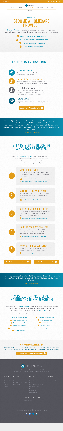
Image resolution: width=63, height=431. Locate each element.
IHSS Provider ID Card (34, 386)
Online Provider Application (46, 317)
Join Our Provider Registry (45, 262)
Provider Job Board (33, 392)
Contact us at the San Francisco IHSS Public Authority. (36, 414)
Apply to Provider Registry (33, 46)
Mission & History (7, 379)
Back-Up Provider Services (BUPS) (20, 382)
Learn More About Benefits (30, 108)
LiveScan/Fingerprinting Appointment (37, 384)
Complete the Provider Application (30, 353)
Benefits (31, 382)
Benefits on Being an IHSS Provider (33, 36)
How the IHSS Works (17, 379)
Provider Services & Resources (33, 43)
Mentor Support (16, 384)
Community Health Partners (53, 381)
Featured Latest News (27, 400)
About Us (11, 8)
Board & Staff (7, 381)
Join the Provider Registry (20, 325)
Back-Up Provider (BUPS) (19, 317)
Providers (30, 8)
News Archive (25, 402)
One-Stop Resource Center (52, 379)
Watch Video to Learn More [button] (15, 262)
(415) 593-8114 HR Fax (43, 371)
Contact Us (6, 386)
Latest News (50, 8)
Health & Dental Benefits (20, 320)
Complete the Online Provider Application (34, 236)
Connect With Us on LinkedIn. (33, 414)
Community (40, 8)
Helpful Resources (20, 331)
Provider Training (32, 390)
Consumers (21, 8)
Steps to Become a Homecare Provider (33, 40)
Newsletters (25, 404)
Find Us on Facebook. (26, 414)
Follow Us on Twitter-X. (30, 414)
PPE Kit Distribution (46, 320)
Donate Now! (30, 10)
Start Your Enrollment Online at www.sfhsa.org (35, 179)
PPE (30, 388)
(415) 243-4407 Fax (31, 371)
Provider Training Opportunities (46, 328)
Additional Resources (33, 394)
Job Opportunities (7, 382)
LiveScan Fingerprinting (19, 323)
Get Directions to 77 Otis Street (31, 200)
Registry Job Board (46, 325)
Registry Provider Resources (35, 381)
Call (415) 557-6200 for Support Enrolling (34, 182)
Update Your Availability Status (20, 328)
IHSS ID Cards (46, 323)
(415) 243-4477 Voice (19, 371)
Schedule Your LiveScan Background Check (34, 218)
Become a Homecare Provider (35, 379)
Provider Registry (16, 381)
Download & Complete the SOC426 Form (34, 253)
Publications (6, 384)
